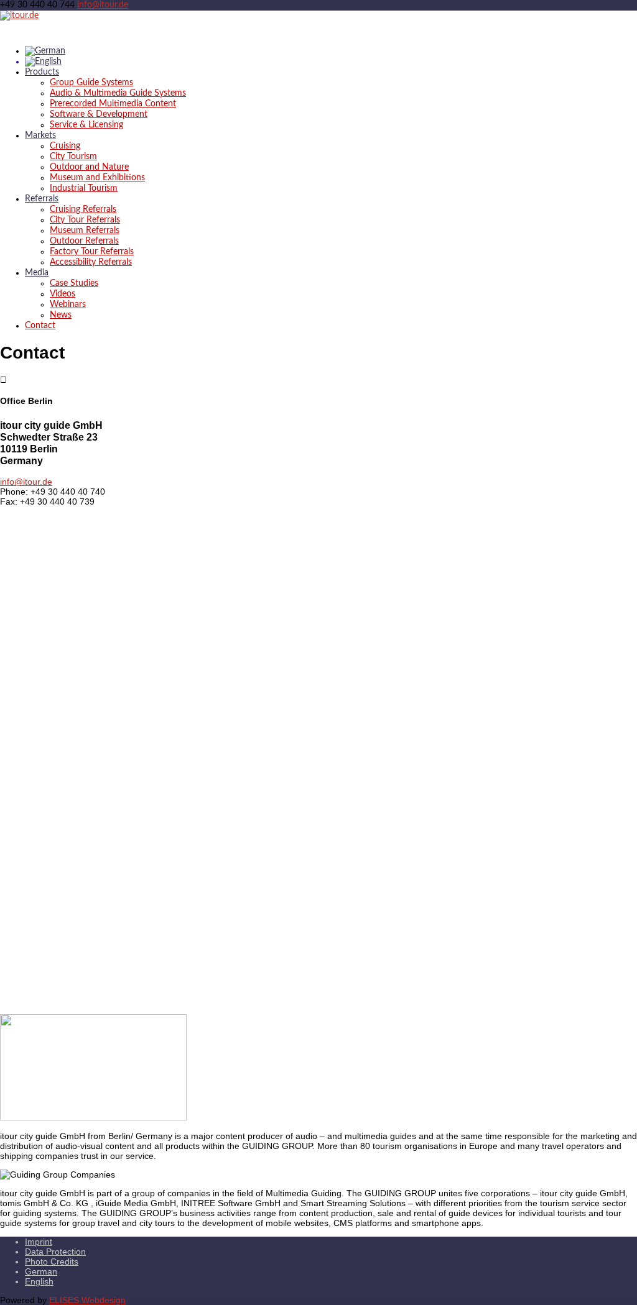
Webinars (68, 304)
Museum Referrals (84, 230)
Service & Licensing (86, 125)
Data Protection (55, 1252)
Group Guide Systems (91, 82)
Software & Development (98, 114)
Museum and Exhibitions (97, 177)
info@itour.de (26, 482)
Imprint (38, 1242)
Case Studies (74, 283)
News (61, 315)
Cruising (65, 146)
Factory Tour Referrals (92, 251)
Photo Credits (51, 1261)
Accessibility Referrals (91, 262)
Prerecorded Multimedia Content (113, 103)
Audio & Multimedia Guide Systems (118, 93)
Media (37, 272)
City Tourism (73, 156)
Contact (40, 325)
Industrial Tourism (84, 188)
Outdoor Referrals (84, 241)
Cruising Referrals (83, 209)
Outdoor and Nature (89, 167)
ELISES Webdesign (87, 1300)
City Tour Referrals (85, 220)
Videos (62, 294)
